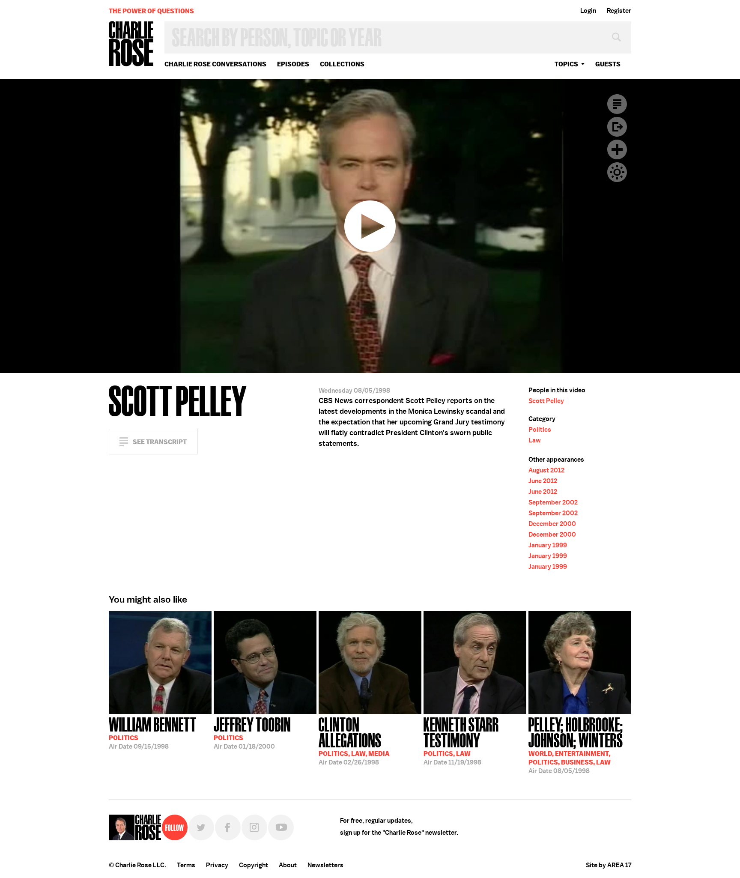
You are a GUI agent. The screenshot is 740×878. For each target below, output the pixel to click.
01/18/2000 (252, 732)
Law (534, 440)
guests (608, 64)
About (288, 865)
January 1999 (547, 545)
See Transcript (160, 442)
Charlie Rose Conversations (215, 64)
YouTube (281, 827)
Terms (186, 865)
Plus (617, 149)
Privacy (217, 865)
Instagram (254, 827)
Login (588, 10)
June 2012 (542, 481)
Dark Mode (617, 172)
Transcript (617, 104)
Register (619, 10)
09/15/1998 (153, 732)
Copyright (253, 865)
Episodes (293, 64)
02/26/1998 (354, 740)
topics (566, 64)
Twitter (201, 827)
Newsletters (325, 865)
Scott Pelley (546, 401)
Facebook (228, 827)
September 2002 (553, 502)
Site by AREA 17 (608, 865)
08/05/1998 (575, 744)
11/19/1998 (461, 740)
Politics (539, 429)
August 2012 (546, 470)
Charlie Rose (131, 44)
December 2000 (552, 524)
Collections (342, 64)
